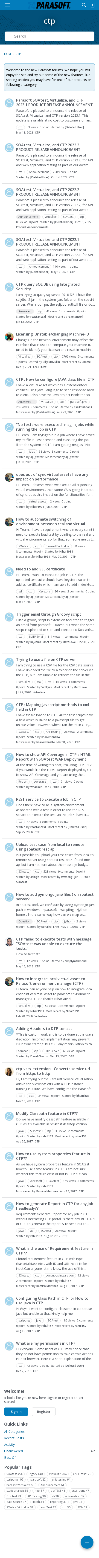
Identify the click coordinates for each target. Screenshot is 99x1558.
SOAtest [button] (68, 217)
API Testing (36, 1496)
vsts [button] (31, 1096)
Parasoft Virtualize (20, 1485)
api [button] (32, 1231)
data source (16, 1502)
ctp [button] (20, 127)
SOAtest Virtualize (19, 1507)
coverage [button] (40, 782)
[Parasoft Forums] (49, 5)
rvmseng (67, 877)
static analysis (17, 1491)
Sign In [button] (16, 1411)
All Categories (14, 1431)
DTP (71, 1056)
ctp (66, 1507)
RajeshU (35, 642)
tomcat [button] (23, 1051)
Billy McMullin (51, 362)
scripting (14, 1479)
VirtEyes (46, 687)
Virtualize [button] (51, 217)
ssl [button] (20, 591)
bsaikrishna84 (83, 407)
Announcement (52, 1485)
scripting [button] (24, 1320)
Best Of (10, 1457)
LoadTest (48, 1507)
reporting (58, 1502)
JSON (82, 1507)
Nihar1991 (37, 507)
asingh (34, 877)
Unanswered (49, 1451)
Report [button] (22, 782)
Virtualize (39, 692)
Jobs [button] (32, 452)
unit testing (61, 1479)
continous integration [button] (60, 1275)
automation (74, 1496)
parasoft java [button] (78, 402)
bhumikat (82, 1096)
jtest (39, 1491)
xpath (38, 1502)
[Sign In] (92, 5)
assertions (80, 1491)
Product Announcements (32, 227)
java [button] (21, 1131)
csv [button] (39, 682)
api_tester (37, 457)
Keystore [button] (44, 591)
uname (86, 362)
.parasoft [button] (36, 1181)
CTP (37, 132)
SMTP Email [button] (36, 637)
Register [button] (43, 1411)
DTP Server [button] (52, 1051)
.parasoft (38, 1479)
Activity (9, 1444)
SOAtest (21, 882)
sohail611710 (50, 927)
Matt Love (69, 642)
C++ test (13, 1496)
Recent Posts (14, 1438)
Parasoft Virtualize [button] (58, 546)
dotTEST (58, 1491)
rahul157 (47, 1136)
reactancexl (38, 317)
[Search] (84, 5)
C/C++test (40, 367)
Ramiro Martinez (47, 1191)
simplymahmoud (76, 961)
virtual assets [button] (37, 501)
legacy (36, 1474)
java (77, 1502)
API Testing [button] (53, 732)
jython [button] (68, 921)
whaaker (36, 787)
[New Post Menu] (87, 1542)
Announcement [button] (39, 172)
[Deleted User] (74, 127)
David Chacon (39, 1056)
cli (55, 1496)
